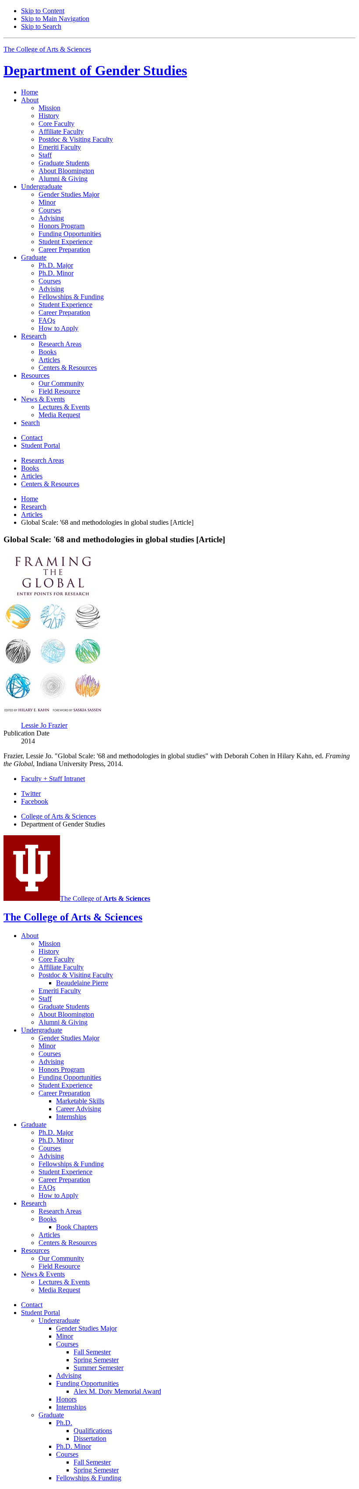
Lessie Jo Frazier (44, 725)
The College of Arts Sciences (47, 49)
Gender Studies (95, 70)
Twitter (31, 793)
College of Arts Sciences (58, 816)
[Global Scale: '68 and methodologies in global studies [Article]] (54, 710)
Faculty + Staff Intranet (53, 778)
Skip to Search (41, 26)
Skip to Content (42, 10)
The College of (105, 898)
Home (29, 92)
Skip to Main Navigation (55, 18)
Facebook (34, 801)
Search (30, 422)
